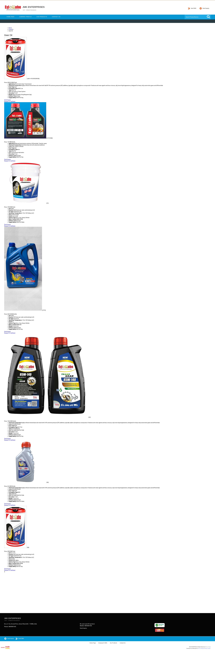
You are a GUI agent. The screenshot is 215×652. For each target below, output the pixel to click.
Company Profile (25, 16)
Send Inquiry (7, 100)
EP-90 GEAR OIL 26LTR (12, 549)
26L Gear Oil (9, 205)
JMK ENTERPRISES (34, 8)
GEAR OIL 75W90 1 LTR (12, 139)
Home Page (10, 16)
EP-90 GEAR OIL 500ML (12, 484)
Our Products (42, 16)
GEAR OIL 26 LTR (10, 80)
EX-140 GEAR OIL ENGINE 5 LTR (15, 312)
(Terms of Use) (208, 646)
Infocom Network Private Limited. (204, 648)
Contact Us (56, 16)
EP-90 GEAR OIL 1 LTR (12, 419)
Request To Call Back (9, 101)
